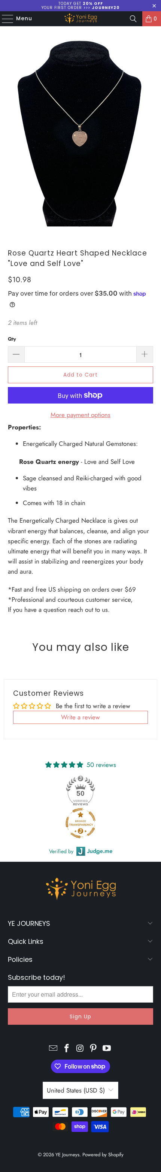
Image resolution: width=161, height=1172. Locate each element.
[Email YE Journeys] (53, 1048)
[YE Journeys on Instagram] (80, 1048)
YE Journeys (67, 1154)
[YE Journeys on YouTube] (107, 1048)
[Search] (133, 18)
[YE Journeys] (80, 18)
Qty (12, 338)
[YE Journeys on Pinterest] (93, 1048)
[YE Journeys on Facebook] (66, 1048)
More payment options (80, 414)
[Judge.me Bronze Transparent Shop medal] (80, 823)
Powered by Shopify (103, 1154)
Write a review (80, 717)
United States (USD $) (76, 1090)
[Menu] (4, 18)
